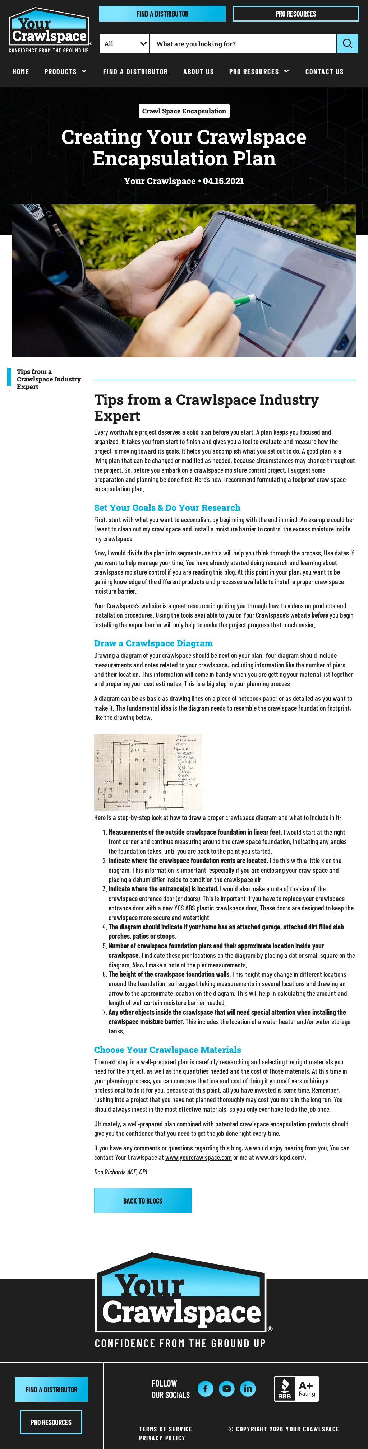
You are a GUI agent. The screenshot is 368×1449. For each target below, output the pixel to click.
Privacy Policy (162, 1438)
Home (21, 71)
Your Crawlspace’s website (127, 605)
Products (61, 71)
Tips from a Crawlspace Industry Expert (49, 379)
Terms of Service (166, 1429)
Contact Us (324, 71)
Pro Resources (254, 71)
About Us (198, 71)
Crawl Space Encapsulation (184, 111)
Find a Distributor (135, 71)
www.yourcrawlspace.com (198, 1157)
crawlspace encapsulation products (285, 1123)
